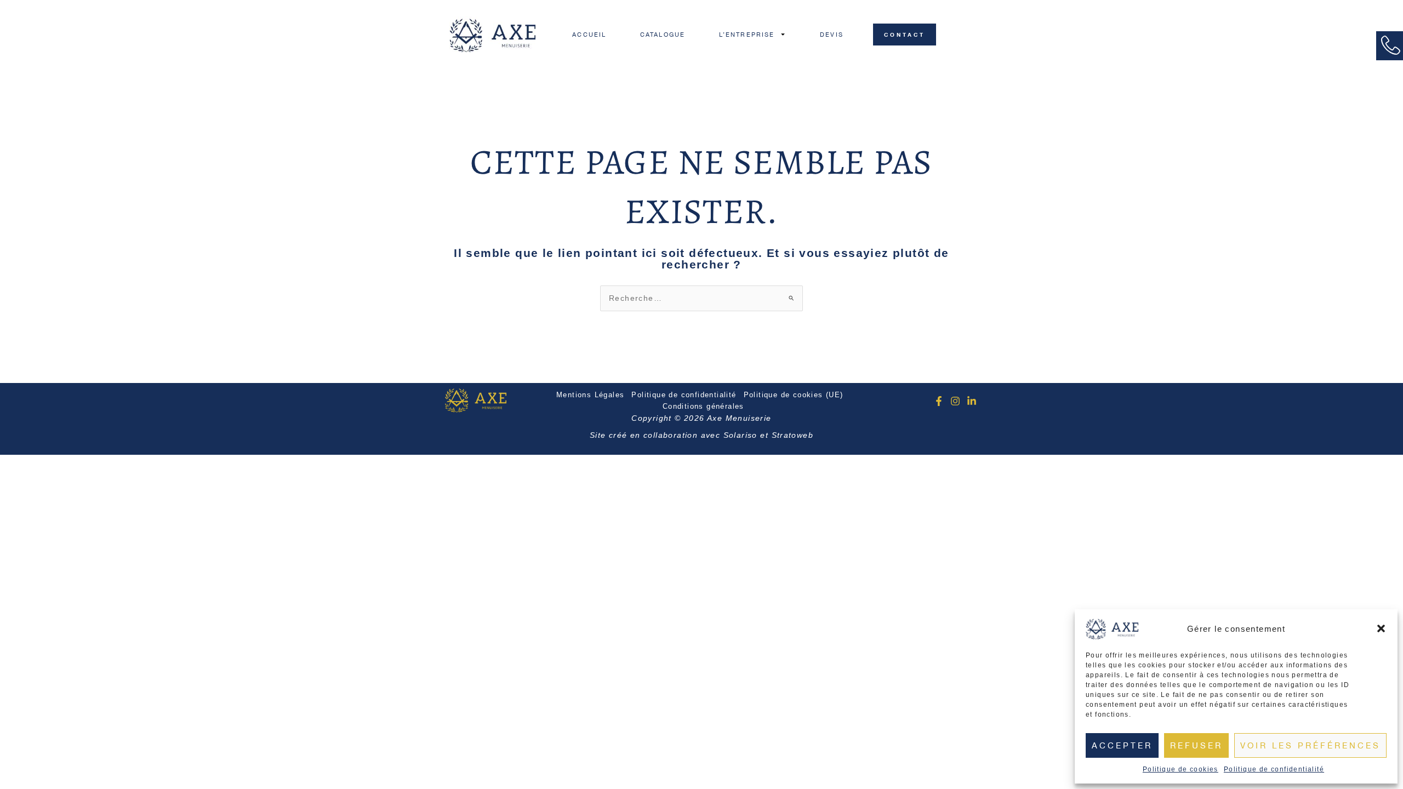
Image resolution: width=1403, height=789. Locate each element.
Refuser (1196, 745)
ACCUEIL (589, 34)
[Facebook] (939, 401)
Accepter (1122, 745)
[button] (1381, 628)
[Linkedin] (972, 401)
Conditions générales (703, 406)
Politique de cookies (1180, 769)
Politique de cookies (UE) (793, 395)
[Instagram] (955, 401)
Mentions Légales (590, 395)
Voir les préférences (1310, 745)
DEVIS (831, 34)
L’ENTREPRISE (746, 34)
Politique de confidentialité (1274, 769)
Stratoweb (793, 435)
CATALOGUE (662, 34)
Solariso (740, 435)
